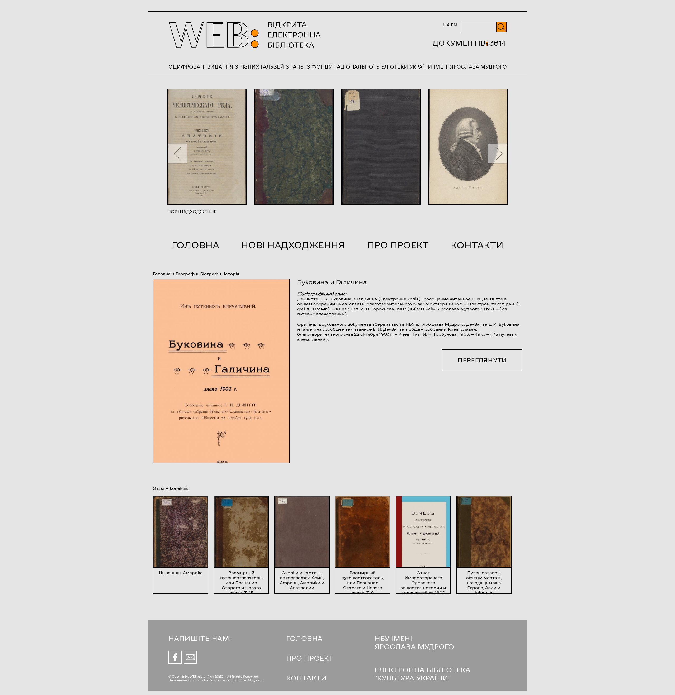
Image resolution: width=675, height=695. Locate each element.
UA (446, 24)
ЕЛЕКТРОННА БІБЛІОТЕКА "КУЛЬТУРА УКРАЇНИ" (422, 673)
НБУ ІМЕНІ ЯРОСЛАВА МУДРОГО (414, 642)
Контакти (477, 244)
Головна (195, 244)
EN (454, 24)
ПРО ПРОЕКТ (309, 658)
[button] (177, 153)
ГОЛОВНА (304, 638)
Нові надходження (293, 244)
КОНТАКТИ (306, 678)
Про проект (398, 244)
